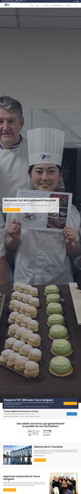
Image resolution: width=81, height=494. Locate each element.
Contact (68, 5)
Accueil (31, 5)
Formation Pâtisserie (57, 5)
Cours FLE (46, 5)
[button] (1, 204)
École (38, 5)
